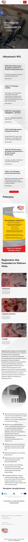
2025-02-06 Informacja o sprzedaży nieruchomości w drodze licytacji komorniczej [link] (14, 152)
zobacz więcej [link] (8, 78)
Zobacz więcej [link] (6, 292)
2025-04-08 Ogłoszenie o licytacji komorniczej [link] (13, 130)
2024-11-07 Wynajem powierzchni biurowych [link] (12, 172)
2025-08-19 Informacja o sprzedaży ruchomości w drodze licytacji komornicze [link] (14, 67)
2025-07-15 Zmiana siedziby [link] (11, 87)
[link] (2, 12)
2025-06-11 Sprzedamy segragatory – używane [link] (13, 112)
